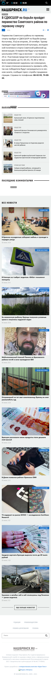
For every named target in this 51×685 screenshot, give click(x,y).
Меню (47, 9)
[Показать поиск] (46, 3)
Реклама (35, 628)
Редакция (17, 622)
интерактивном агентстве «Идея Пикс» (33, 667)
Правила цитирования (21, 628)
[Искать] (46, 635)
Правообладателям (31, 622)
